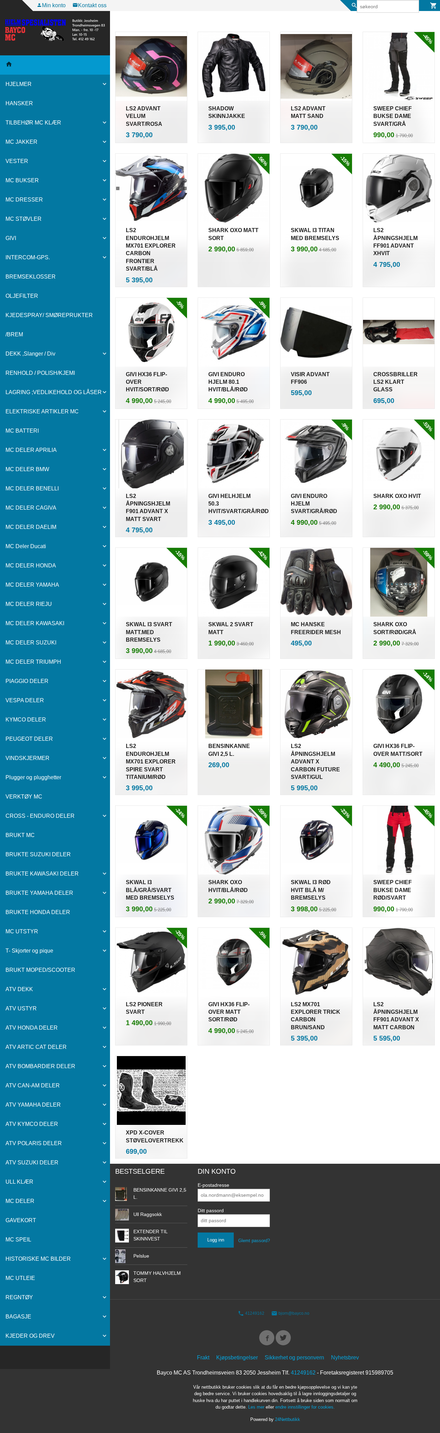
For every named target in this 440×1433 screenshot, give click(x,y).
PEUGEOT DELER (29, 739)
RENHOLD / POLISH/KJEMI (40, 373)
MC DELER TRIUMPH (33, 662)
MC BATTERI (22, 431)
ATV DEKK (19, 989)
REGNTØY (19, 1297)
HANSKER (19, 103)
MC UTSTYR (22, 931)
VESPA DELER (25, 700)
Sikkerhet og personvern (294, 1357)
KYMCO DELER (26, 720)
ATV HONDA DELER (32, 1028)
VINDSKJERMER (28, 758)
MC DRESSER (24, 200)
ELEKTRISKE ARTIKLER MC (42, 411)
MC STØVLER (24, 219)
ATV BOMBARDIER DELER (40, 1066)
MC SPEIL (18, 1239)
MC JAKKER (21, 142)
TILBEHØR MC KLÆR (33, 123)
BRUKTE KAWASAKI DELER (42, 874)
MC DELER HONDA (31, 565)
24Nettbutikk (287, 1419)
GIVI (11, 238)
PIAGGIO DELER (27, 681)
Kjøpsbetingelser (237, 1357)
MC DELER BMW (27, 469)
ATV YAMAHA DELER (33, 1105)
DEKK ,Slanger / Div (30, 354)
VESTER (17, 161)
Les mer (257, 1407)
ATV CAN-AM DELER (33, 1085)
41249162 (254, 1313)
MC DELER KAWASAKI (35, 623)
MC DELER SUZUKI (31, 642)
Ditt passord (211, 1210)
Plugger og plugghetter (33, 777)
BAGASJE (18, 1317)
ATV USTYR (21, 1008)
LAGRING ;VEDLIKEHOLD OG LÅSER (54, 392)
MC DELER (20, 1201)
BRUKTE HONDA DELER (38, 912)
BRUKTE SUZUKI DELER (38, 854)
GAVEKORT (21, 1220)
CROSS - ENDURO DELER (40, 816)
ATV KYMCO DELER (32, 1124)
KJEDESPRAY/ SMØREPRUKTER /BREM (49, 324)
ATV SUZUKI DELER (32, 1162)
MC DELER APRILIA (31, 450)
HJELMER (19, 84)
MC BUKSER (22, 180)
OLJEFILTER (22, 296)
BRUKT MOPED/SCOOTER (40, 970)
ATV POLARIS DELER (34, 1143)
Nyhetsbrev (345, 1357)
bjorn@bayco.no (293, 1313)
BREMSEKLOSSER (31, 277)
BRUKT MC (20, 835)
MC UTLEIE (20, 1278)
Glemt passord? (254, 1240)
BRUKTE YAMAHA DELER (39, 893)
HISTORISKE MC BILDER (38, 1259)
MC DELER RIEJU (29, 604)
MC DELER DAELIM (31, 527)
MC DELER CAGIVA (31, 508)
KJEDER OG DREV (30, 1336)
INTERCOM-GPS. (28, 257)
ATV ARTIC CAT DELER (36, 1047)
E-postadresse (213, 1185)
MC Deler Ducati (26, 546)
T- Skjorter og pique (29, 951)
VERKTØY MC (24, 797)
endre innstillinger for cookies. (305, 1407)
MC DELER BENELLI (32, 488)
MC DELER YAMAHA (32, 585)
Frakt (203, 1357)
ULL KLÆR (19, 1182)
